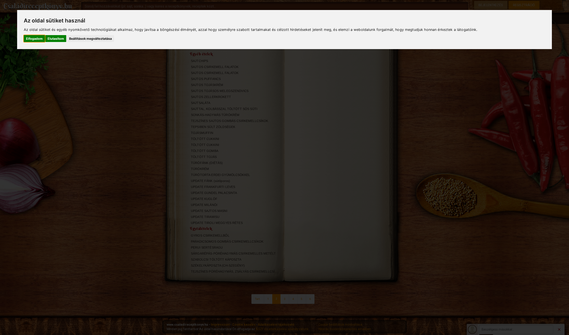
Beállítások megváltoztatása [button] (90, 38)
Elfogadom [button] (34, 38)
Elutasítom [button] (56, 38)
